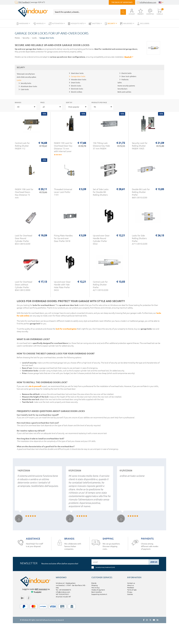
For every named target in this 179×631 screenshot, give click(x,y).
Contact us (131, 583)
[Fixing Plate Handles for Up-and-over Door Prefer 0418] (70, 217)
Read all (128, 57)
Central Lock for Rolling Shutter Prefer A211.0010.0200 (100, 286)
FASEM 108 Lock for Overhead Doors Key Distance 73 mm (24, 193)
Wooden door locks (78, 79)
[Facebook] (143, 620)
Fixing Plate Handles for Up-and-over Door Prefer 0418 (63, 238)
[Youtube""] (154, 620)
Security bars (122, 89)
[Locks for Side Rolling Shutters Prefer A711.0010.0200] (148, 217)
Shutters (96, 23)
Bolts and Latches (124, 92)
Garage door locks (46, 38)
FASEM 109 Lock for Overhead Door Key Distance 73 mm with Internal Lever (63, 147)
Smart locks (75, 82)
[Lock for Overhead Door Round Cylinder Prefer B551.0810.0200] (31, 217)
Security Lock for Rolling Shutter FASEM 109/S (139, 146)
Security (112, 23)
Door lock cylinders (128, 76)
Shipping (94, 585)
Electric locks (76, 86)
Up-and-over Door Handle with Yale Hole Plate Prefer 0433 (62, 286)
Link (113, 567)
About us (130, 585)
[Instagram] (147, 620)
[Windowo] (31, 12)
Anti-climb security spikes (26, 77)
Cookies (130, 594)
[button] (132, 12)
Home (17, 38)
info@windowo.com (148, 2)
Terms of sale (132, 590)
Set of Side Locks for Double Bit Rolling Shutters (101, 192)
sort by (69, 102)
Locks (34, 38)
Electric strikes (76, 92)
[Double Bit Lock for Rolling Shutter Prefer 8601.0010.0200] (148, 171)
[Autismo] (28, 598)
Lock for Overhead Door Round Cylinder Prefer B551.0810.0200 (23, 239)
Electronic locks (77, 89)
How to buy (95, 587)
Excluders (144, 23)
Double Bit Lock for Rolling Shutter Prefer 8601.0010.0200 (141, 193)
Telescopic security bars (26, 74)
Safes (120, 82)
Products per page (99, 102)
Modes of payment (98, 590)
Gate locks (25, 89)
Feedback (130, 587)
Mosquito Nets (77, 23)
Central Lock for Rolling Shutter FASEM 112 (22, 146)
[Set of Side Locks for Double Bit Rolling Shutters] (109, 171)
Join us (153, 562)
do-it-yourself (35, 386)
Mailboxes (128, 23)
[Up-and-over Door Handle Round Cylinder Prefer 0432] (109, 217)
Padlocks (125, 79)
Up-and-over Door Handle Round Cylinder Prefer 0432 (101, 239)
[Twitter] (150, 620)
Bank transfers (96, 592)
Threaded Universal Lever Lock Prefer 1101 (63, 192)
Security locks (26, 83)
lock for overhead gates (66, 329)
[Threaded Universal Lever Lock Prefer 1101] (70, 171)
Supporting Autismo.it (99, 594)
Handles (40, 23)
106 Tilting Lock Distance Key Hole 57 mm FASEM (101, 146)
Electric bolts (126, 73)
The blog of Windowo (121, 2)
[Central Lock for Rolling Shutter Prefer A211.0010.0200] (109, 264)
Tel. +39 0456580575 (63, 590)
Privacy (129, 592)
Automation (57, 23)
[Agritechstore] (22, 598)
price (42, 102)
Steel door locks (77, 73)
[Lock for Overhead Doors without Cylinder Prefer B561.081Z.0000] (31, 264)
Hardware (24, 23)
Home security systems (126, 86)
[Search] (123, 12)
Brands (18, 102)
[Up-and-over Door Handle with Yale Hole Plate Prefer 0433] (70, 264)
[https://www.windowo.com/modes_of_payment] (89, 606)
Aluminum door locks (29, 86)
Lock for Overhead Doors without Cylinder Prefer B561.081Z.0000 (23, 286)
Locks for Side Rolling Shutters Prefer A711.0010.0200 (139, 239)
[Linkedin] (157, 620)
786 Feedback (24, 2)
